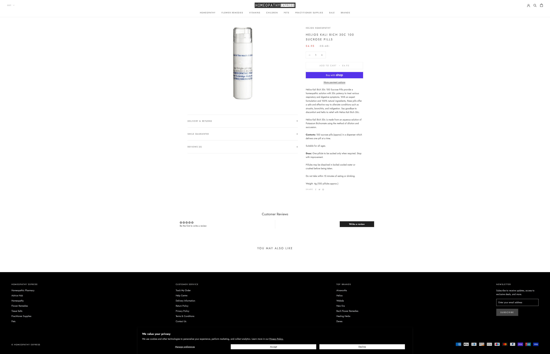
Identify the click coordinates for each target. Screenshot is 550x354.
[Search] (535, 5)
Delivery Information (185, 300)
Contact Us (181, 321)
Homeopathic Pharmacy (22, 290)
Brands (345, 12)
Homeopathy (208, 12)
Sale (332, 12)
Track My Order (183, 290)
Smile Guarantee (198, 134)
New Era (340, 305)
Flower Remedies (232, 12)
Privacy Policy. (276, 339)
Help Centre (181, 295)
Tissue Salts (16, 311)
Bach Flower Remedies (347, 311)
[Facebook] (316, 189)
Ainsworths (341, 290)
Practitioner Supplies (309, 12)
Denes (339, 321)
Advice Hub (17, 295)
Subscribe (507, 312)
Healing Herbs (343, 316)
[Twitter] (319, 189)
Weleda (340, 300)
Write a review (357, 224)
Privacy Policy (182, 311)
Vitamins (254, 12)
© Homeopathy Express (25, 344)
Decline (362, 346)
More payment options (334, 82)
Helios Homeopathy (318, 28)
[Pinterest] (323, 189)
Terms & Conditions (185, 316)
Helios (339, 295)
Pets (286, 12)
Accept (273, 346)
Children (272, 12)
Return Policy (182, 305)
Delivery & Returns (200, 121)
